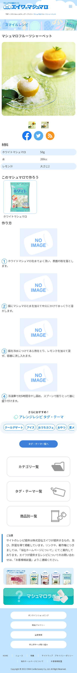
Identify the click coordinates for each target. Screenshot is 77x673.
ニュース (19, 655)
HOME (5, 655)
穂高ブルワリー (38, 625)
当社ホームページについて (32, 661)
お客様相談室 (56, 661)
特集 (32, 655)
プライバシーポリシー (64, 655)
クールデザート (14, 427)
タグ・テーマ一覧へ (38, 443)
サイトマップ (47, 655)
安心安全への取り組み (38, 644)
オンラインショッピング (38, 615)
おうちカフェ (46, 427)
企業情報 (38, 634)
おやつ (61, 427)
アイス (30, 427)
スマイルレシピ (16, 24)
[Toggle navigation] (70, 6)
